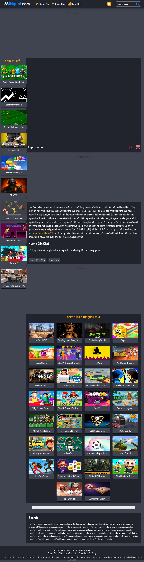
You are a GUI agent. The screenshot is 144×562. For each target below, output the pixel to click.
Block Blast (8, 557)
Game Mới (44, 3)
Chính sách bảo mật (67, 553)
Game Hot (76, 3)
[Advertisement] (72, 35)
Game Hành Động (37, 260)
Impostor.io (38, 233)
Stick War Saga (85, 557)
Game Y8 (48, 233)
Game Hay (60, 3)
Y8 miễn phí (20, 557)
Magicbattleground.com (112, 557)
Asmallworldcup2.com (131, 557)
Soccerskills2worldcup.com (49, 557)
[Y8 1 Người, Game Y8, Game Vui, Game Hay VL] (16, 6)
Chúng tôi (52, 553)
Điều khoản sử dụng (87, 553)
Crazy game (72, 559)
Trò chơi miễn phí (69, 557)
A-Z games (96, 557)
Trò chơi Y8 (32, 557)
